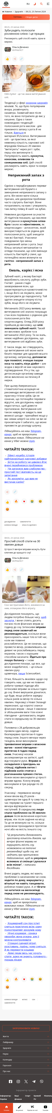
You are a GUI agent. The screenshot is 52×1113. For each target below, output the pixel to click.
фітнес (24, 1000)
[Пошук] (41, 4)
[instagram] (18, 1081)
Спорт (27, 1096)
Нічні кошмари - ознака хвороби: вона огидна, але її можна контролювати (21, 936)
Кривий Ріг (37, 1097)
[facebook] (10, 1081)
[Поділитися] (15, 59)
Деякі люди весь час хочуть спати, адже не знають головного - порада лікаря (25, 956)
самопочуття (25, 522)
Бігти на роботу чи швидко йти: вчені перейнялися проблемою (25, 463)
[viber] (41, 1081)
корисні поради (10, 525)
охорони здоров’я (37, 102)
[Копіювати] (21, 59)
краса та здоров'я (29, 525)
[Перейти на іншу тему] (34, 4)
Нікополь (48, 1096)
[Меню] (48, 4)
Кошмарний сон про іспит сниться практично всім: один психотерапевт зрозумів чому (23, 926)
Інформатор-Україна (5, 1097)
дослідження (9, 522)
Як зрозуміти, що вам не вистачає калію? (21, 480)
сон (33, 1000)
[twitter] (26, 1081)
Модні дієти (32, 17)
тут (32, 441)
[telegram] (33, 1081)
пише (21, 673)
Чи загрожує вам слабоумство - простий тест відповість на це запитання (25, 472)
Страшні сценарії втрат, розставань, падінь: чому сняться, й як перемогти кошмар (25, 946)
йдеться (19, 132)
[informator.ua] (6, 4)
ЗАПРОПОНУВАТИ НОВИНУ (26, 1028)
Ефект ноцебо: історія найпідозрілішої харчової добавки (25, 457)
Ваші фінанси (18, 1097)
